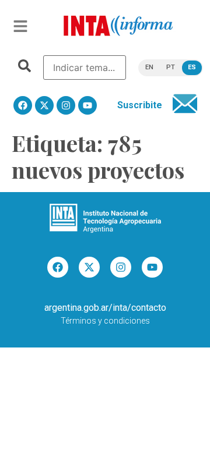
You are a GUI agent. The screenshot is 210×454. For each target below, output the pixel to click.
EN (149, 67)
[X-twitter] (44, 105)
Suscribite (139, 105)
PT (170, 67)
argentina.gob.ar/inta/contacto (105, 307)
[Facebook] (22, 105)
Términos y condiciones (105, 320)
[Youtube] (87, 105)
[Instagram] (66, 105)
